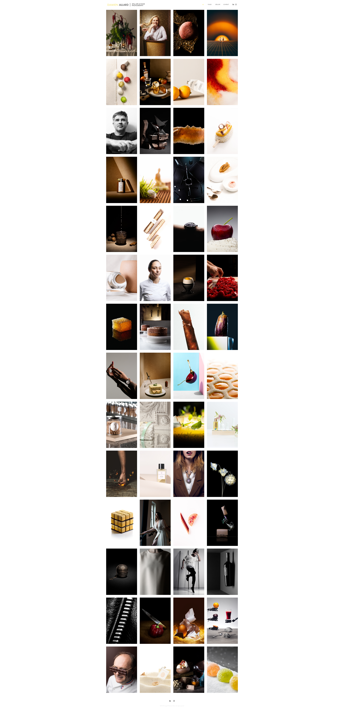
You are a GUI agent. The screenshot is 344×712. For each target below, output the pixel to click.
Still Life (217, 4)
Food (209, 4)
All (203, 4)
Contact (226, 4)
